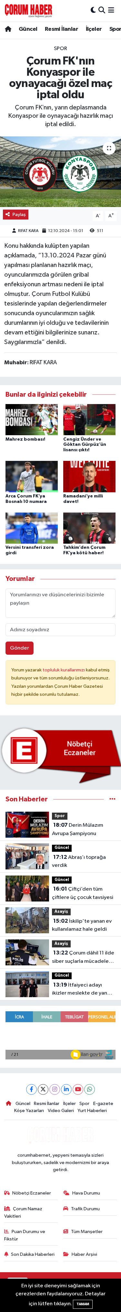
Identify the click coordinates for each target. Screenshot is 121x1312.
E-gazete (103, 1103)
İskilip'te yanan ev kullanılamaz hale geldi (82, 925)
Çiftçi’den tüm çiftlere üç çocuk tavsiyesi (82, 893)
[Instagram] (54, 1089)
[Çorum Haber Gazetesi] (28, 10)
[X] (43, 1089)
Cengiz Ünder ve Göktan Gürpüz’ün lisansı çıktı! (84, 445)
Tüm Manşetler (87, 1231)
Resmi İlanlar (61, 29)
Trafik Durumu (85, 1208)
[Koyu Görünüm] (93, 10)
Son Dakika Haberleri (33, 1254)
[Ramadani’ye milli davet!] (89, 476)
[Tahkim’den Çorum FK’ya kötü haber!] (89, 528)
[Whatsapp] (89, 1089)
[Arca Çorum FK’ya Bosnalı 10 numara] (31, 476)
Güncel (28, 29)
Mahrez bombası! (25, 439)
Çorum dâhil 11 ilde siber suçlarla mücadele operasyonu (83, 957)
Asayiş (61, 912)
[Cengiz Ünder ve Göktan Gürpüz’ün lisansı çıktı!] (89, 419)
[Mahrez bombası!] (31, 419)
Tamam (82, 1304)
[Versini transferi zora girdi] (31, 528)
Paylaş (19, 214)
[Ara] (101, 10)
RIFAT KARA (28, 231)
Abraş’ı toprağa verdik (79, 861)
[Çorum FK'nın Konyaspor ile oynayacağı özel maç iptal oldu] (60, 171)
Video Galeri (61, 1110)
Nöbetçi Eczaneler (31, 1193)
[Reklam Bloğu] (60, 755)
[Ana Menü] (111, 10)
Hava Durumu (86, 1193)
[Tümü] (112, 799)
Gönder (19, 648)
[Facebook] (31, 1089)
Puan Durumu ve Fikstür (24, 1235)
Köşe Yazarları (29, 1110)
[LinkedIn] (66, 1089)
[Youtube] (78, 1089)
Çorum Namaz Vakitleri (23, 1212)
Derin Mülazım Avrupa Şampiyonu (77, 829)
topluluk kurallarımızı (64, 670)
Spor (60, 48)
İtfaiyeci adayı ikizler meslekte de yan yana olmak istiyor (79, 989)
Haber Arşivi (84, 1254)
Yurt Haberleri (92, 1110)
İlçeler (94, 29)
